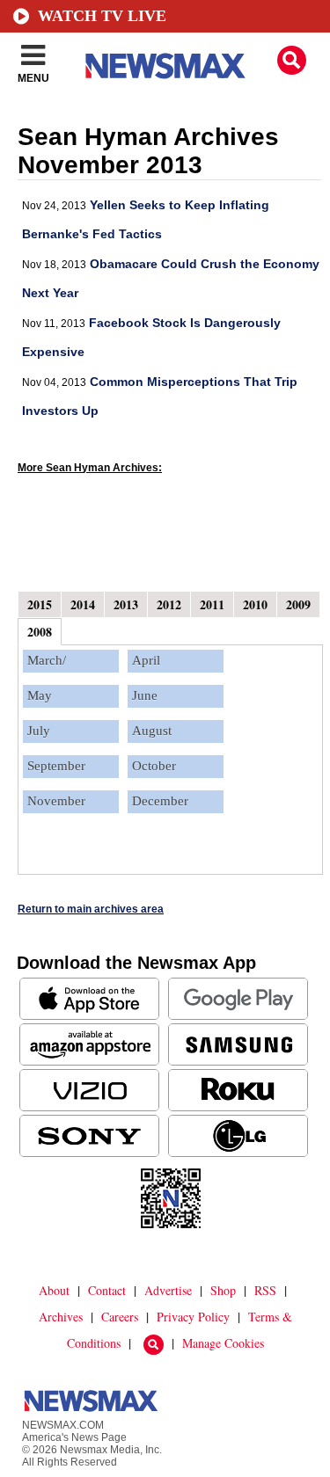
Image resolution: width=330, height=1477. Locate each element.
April (146, 660)
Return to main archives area (91, 909)
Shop (223, 1290)
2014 (82, 604)
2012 (169, 604)
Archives (61, 1316)
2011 (212, 604)
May (39, 695)
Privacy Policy (193, 1316)
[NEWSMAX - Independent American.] (165, 66)
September (56, 766)
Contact (107, 1290)
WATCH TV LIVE (102, 16)
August (152, 731)
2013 (126, 604)
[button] (291, 60)
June (145, 695)
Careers (119, 1316)
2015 (39, 604)
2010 (255, 604)
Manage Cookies (223, 1343)
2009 (298, 604)
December (160, 801)
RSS (265, 1290)
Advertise (168, 1290)
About (54, 1290)
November (56, 801)
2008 (39, 631)
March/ (46, 660)
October (154, 766)
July (38, 731)
